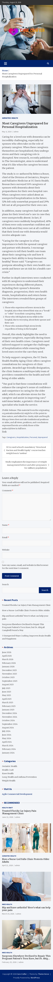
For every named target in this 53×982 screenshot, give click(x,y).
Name (5, 525)
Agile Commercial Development (17, 794)
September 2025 (9, 681)
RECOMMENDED (12, 802)
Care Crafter (22, 974)
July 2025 (6, 688)
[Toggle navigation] (5, 63)
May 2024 (6, 738)
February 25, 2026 (9, 962)
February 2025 (9, 706)
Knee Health (8, 773)
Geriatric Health (10, 118)
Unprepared (43, 437)
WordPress (35, 977)
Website (5, 550)
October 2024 (8, 720)
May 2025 (6, 695)
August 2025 (8, 684)
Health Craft (8, 770)
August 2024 (8, 727)
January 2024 (8, 753)
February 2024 (9, 749)
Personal (33, 437)
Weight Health (8, 780)
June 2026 (6, 652)
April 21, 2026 (7, 865)
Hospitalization (23, 437)
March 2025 (7, 702)
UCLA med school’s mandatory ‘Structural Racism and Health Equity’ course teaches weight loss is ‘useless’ (26, 450)
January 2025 (8, 709)
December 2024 (9, 713)
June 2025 (6, 692)
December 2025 (9, 670)
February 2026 (9, 663)
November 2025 (9, 674)
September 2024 (10, 724)
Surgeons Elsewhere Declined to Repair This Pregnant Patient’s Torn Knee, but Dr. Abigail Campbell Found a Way (23, 627)
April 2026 (7, 656)
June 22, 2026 (7, 817)
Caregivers (11, 437)
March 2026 (7, 659)
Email (5, 537)
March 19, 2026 (8, 914)
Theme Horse (43, 974)
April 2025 (7, 699)
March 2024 (7, 745)
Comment (7, 490)
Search (5, 584)
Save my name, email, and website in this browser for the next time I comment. (25, 566)
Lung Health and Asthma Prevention (19, 777)
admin (16, 131)
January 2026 (8, 666)
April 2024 (7, 742)
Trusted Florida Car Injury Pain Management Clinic (26, 605)
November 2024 (9, 717)
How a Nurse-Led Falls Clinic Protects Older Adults (26, 610)
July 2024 (6, 731)
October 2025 (8, 677)
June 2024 (6, 735)
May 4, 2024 (6, 131)
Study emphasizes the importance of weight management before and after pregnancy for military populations (26, 465)
